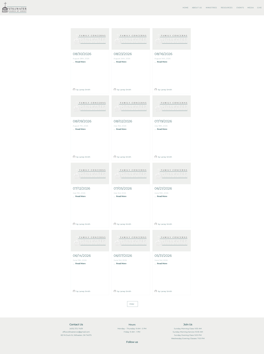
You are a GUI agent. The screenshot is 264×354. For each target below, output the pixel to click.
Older (132, 304)
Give (259, 8)
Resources (227, 8)
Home (186, 8)
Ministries (211, 8)
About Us (197, 8)
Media (251, 8)
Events (240, 8)
